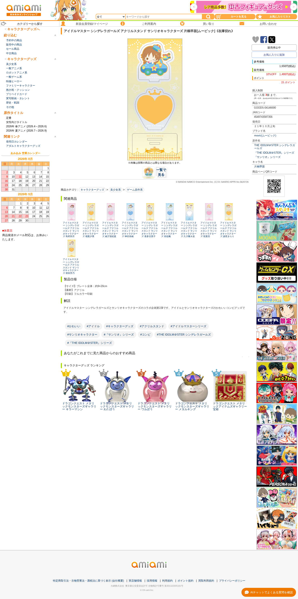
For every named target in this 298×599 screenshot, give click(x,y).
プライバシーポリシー (232, 580)
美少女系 (115, 189)
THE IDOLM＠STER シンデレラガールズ (274, 147)
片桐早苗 (259, 166)
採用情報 (152, 580)
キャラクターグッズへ (23, 29)
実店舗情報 (135, 580)
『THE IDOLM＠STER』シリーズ (274, 152)
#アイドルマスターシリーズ (188, 326)
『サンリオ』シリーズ (267, 157)
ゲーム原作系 (135, 189)
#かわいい (73, 326)
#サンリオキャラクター (82, 334)
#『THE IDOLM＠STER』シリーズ (89, 342)
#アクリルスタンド (152, 326)
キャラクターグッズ (92, 189)
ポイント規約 (185, 580)
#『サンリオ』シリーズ (119, 334)
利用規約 (167, 580)
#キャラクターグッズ (119, 326)
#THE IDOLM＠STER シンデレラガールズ (184, 334)
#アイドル (93, 326)
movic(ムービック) (265, 135)
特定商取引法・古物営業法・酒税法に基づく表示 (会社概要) (88, 580)
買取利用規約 (206, 580)
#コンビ (145, 334)
